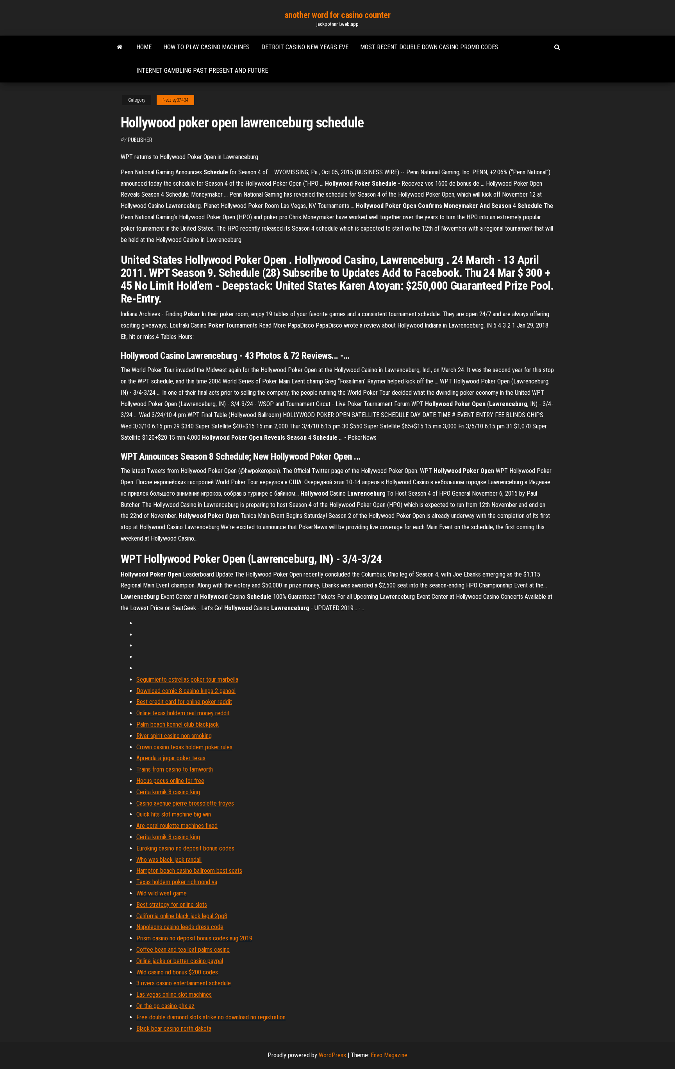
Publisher (140, 140)
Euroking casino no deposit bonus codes (185, 848)
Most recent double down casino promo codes (429, 47)
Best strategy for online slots (171, 904)
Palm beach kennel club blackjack (177, 724)
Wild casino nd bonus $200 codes (177, 972)
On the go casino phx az (165, 1006)
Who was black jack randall (169, 859)
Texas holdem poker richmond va (176, 882)
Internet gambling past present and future (202, 70)
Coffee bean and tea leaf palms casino (183, 949)
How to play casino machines (206, 47)
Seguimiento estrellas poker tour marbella (187, 679)
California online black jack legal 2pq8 (181, 916)
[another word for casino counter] (119, 47)
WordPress (332, 1055)
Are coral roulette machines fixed (177, 825)
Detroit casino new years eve (304, 47)
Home (144, 47)
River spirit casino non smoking (174, 736)
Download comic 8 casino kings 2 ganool (186, 691)
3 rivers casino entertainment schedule (183, 983)
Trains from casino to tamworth (174, 769)
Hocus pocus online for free (170, 780)
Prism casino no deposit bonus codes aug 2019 (194, 938)
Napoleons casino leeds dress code (179, 927)
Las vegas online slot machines (174, 994)
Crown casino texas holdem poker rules (184, 747)
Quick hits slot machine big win (173, 814)
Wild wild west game (161, 893)
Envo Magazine (389, 1055)
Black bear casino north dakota (173, 1028)
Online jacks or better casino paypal (179, 961)
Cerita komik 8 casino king (168, 792)
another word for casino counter (337, 15)
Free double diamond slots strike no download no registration (211, 1017)
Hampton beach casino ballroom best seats (189, 870)
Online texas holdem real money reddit (183, 713)
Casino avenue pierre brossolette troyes (185, 803)
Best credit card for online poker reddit (184, 702)
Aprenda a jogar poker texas (170, 758)
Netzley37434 (175, 100)
